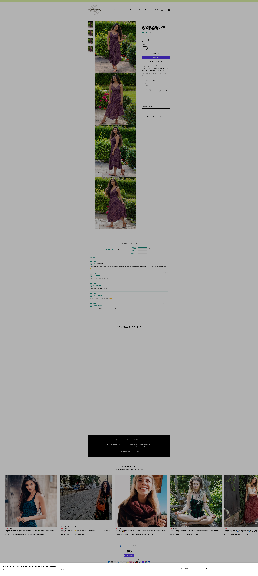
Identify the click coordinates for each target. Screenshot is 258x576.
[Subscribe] (205, 568)
